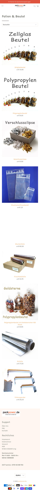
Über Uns (5, 426)
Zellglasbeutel (20, 67)
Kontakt (5, 431)
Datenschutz (6, 442)
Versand (5, 444)
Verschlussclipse (20, 159)
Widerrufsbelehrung (9, 449)
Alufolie (20, 361)
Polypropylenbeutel (20, 113)
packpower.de (22, 481)
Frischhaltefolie (20, 277)
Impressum (6, 439)
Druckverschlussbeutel (20, 205)
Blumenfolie (20, 244)
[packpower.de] (20, 6)
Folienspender (20, 397)
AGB (3, 446)
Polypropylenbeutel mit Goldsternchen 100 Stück (20, 323)
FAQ (3, 428)
